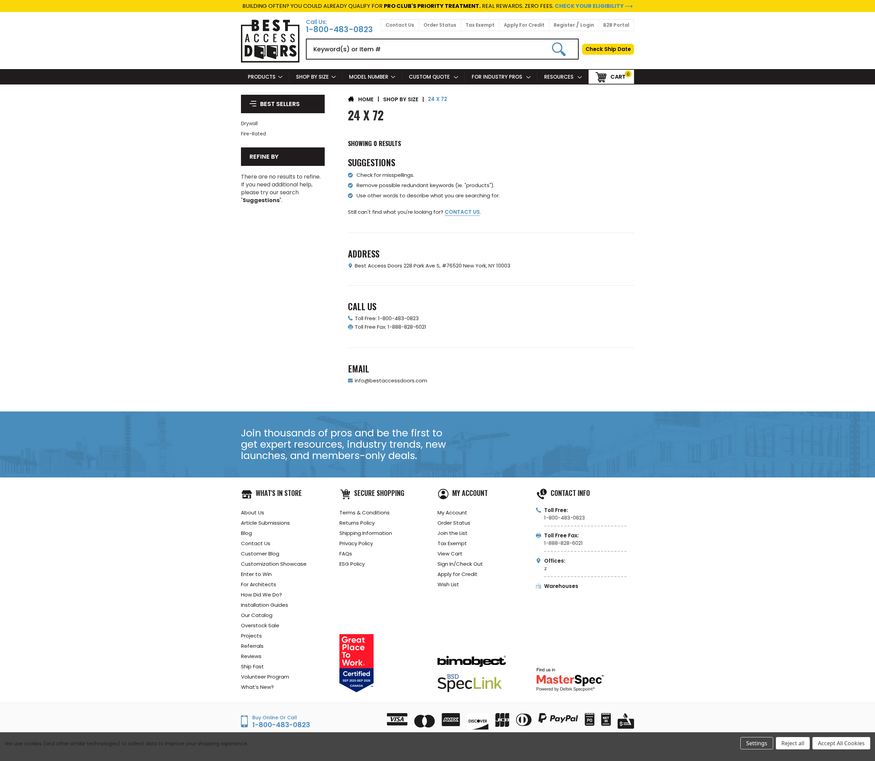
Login (587, 25)
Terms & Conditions (364, 512)
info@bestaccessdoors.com (391, 380)
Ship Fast (252, 666)
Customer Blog (260, 553)
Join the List (453, 533)
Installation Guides (264, 604)
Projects (251, 635)
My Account (452, 512)
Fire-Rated (253, 133)
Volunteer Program (265, 676)
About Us (252, 512)
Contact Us (400, 25)
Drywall (249, 123)
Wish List (448, 584)
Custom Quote (430, 76)
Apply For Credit (524, 25)
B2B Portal (616, 25)
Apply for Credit (457, 574)
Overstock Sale (260, 625)
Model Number (368, 76)
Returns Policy (357, 522)
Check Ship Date (608, 49)
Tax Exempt (480, 25)
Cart (617, 76)
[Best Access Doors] (270, 61)
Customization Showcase (274, 563)
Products (261, 76)
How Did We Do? (261, 594)
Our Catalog (256, 615)
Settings (756, 743)
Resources (559, 76)
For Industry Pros (498, 76)
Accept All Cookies (841, 743)
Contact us (462, 211)
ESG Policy (352, 563)
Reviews (251, 656)
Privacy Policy (356, 543)
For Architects (258, 584)
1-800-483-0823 (339, 30)
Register (564, 25)
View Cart (450, 553)
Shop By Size (312, 76)
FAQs (345, 553)
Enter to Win (256, 574)
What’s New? (257, 687)
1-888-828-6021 (563, 543)
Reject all (792, 743)
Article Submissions (265, 522)
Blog (246, 533)
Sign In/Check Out (460, 563)
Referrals (252, 646)
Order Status (439, 25)
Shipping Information (365, 533)
